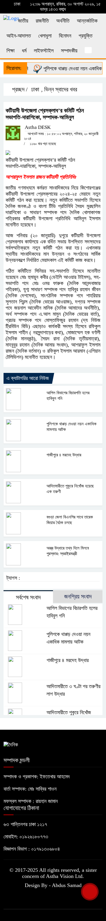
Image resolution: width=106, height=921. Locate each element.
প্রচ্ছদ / (19, 89)
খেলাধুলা (45, 36)
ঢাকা (35, 89)
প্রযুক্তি (85, 36)
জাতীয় (23, 21)
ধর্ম (24, 51)
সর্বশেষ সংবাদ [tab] (28, 597)
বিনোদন (65, 36)
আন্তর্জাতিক (87, 21)
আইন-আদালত (18, 36)
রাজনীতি (42, 21)
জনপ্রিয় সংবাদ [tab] (78, 596)
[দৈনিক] (11, 744)
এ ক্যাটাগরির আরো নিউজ (27, 378)
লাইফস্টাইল (44, 51)
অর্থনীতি (62, 21)
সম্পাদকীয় (69, 51)
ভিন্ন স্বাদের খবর (60, 89)
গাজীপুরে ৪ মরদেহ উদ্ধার (64, 455)
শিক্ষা (10, 51)
